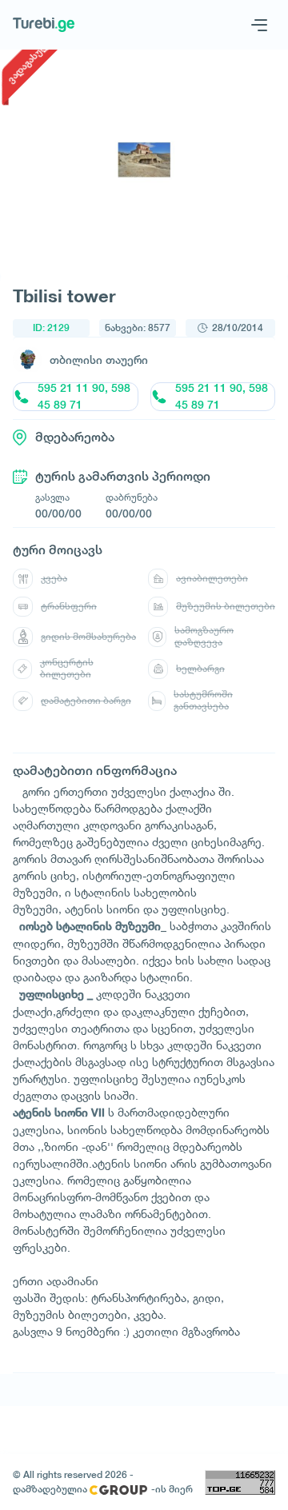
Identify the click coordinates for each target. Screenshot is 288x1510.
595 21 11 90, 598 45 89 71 (84, 396)
